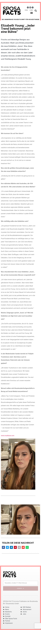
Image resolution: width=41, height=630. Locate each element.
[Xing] (28, 7)
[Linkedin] (30, 7)
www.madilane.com (7, 435)
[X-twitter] (33, 7)
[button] (32, 13)
